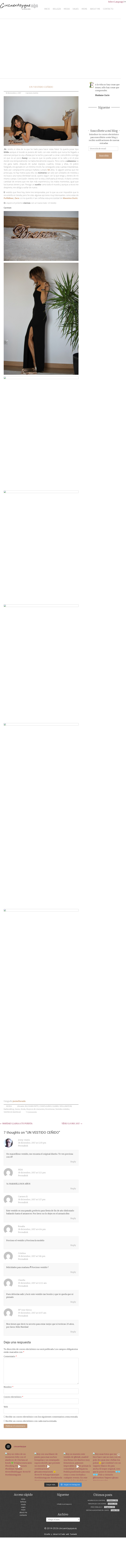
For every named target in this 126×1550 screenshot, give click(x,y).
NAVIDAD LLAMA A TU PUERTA (16, 1123)
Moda (23, 1109)
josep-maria (24, 1140)
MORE (84, 9)
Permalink (23, 1145)
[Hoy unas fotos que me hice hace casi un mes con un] (107, 1467)
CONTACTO (108, 9)
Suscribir (104, 155)
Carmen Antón (32, 93)
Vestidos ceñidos (62, 1109)
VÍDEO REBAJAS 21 (96, 1507)
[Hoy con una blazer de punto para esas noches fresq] (48, 1467)
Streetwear (50, 1109)
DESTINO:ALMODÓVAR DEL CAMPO (97, 1510)
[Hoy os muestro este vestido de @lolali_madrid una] (78, 1467)
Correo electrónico (13, 1397)
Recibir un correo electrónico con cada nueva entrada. (31, 1421)
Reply (73, 1161)
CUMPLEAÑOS (45, 1106)
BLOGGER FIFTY (32, 1106)
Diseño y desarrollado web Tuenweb (60, 1534)
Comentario (10, 1356)
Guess (17, 1109)
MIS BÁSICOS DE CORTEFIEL (96, 1500)
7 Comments (31, 1112)
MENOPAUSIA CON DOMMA (97, 1503)
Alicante (20, 1106)
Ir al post (13, 69)
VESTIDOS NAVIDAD (12, 1112)
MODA (67, 9)
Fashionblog (9, 1109)
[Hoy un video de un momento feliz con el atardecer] (19, 1467)
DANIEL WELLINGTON (62, 1106)
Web (6, 1407)
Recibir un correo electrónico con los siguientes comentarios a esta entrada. (42, 1417)
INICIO (47, 9)
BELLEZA (57, 9)
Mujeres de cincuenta (35, 1109)
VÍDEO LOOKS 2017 (72, 1123)
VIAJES (76, 9)
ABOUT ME (95, 9)
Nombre (8, 1387)
